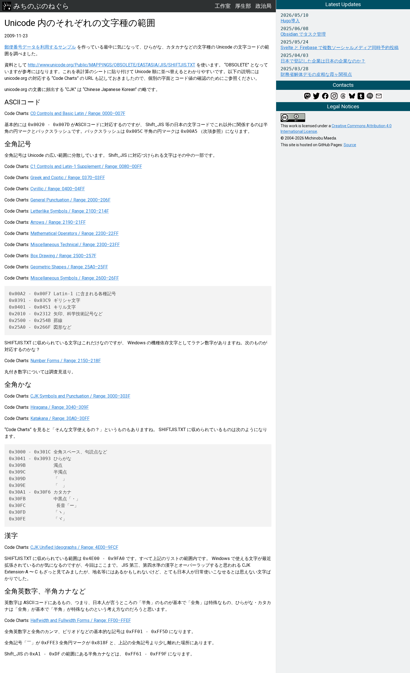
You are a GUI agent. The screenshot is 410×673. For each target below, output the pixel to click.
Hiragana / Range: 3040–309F (59, 407)
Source (350, 145)
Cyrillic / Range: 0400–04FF (57, 188)
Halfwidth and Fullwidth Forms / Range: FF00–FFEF (80, 620)
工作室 (223, 6)
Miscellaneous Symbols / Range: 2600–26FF (74, 278)
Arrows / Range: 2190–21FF (58, 222)
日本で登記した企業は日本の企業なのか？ (323, 61)
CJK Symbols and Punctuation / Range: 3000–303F (80, 396)
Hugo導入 (290, 20)
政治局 (263, 6)
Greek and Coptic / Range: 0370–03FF (67, 177)
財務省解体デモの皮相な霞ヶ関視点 (316, 74)
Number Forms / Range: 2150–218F (65, 360)
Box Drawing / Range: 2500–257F (63, 255)
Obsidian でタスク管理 (303, 34)
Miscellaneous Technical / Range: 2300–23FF (75, 244)
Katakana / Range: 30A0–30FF (60, 418)
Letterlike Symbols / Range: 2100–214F (69, 211)
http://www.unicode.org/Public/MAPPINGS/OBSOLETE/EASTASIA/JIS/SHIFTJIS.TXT (111, 65)
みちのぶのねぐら (41, 6)
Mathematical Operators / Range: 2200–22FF (74, 233)
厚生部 (243, 6)
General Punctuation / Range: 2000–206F (70, 200)
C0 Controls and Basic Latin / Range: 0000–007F (77, 113)
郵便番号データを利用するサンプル (40, 47)
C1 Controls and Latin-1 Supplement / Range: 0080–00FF (86, 166)
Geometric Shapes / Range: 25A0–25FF (69, 267)
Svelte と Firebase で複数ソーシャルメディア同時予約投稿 (340, 47)
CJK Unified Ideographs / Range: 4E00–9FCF (74, 547)
